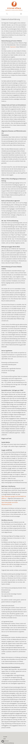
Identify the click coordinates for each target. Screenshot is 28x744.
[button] (2, 741)
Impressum (13, 47)
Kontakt (5, 736)
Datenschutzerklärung (8, 743)
